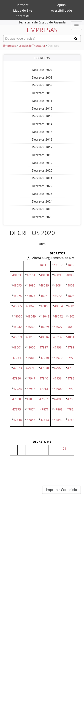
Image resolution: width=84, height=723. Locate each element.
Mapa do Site (22, 10)
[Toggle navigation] (76, 25)
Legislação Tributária (32, 46)
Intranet (22, 5)
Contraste (23, 16)
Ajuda (61, 5)
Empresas (9, 46)
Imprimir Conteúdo (61, 489)
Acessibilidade (61, 10)
